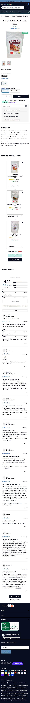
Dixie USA (15, 24)
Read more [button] (13, 500)
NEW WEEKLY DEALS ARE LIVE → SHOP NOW (15, 1)
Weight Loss (13, 12)
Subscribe (6, 652)
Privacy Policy (4, 682)
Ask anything (15, 301)
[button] (24, 4)
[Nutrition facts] (4, 75)
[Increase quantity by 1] (10, 96)
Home (2, 16)
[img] (4, 63)
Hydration (20, 12)
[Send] (26, 106)
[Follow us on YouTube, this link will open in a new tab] (10, 663)
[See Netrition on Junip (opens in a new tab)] (18, 599)
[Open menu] (2, 4)
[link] (15, 29)
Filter (16, 310)
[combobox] (12, 7)
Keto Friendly (4, 12)
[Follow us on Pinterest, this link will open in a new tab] (8, 663)
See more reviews (15, 596)
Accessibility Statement (20, 682)
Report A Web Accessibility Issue (12, 639)
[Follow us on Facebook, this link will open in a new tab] (2, 663)
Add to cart (21, 96)
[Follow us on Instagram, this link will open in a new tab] (5, 663)
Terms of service (11, 682)
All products (7, 16)
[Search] (26, 7)
